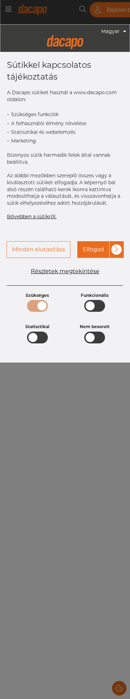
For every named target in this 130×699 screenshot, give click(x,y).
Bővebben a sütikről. (32, 216)
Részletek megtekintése (65, 271)
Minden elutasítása (38, 249)
